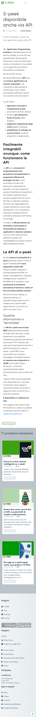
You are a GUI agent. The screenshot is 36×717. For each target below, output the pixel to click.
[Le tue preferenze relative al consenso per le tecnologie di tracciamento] (33, 714)
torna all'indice (8, 423)
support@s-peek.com (12, 414)
